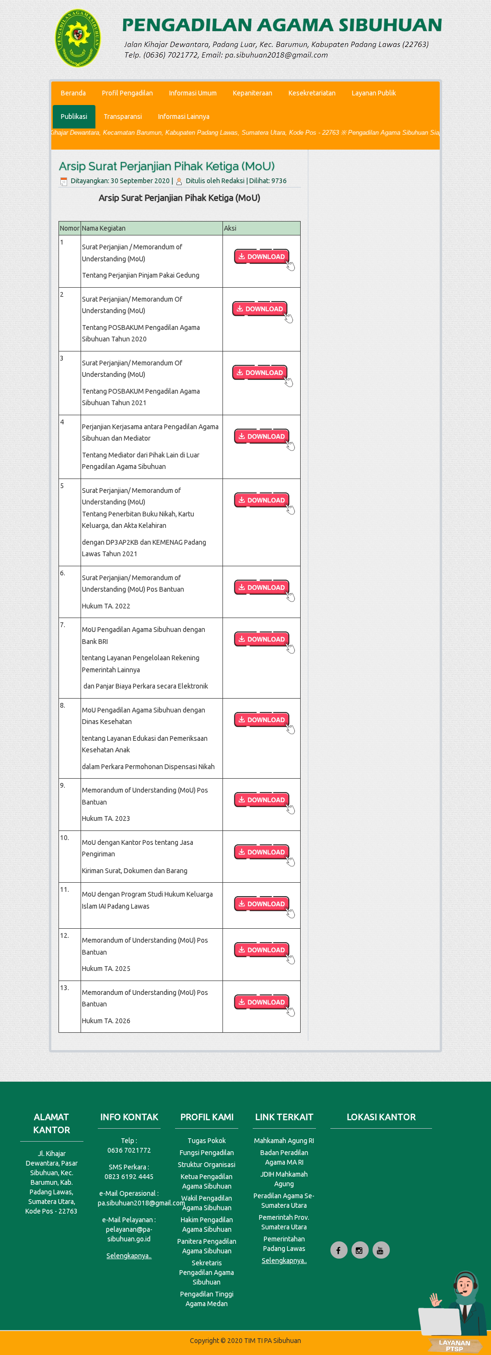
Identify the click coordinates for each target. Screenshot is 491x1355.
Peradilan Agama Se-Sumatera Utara (284, 1200)
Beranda (73, 93)
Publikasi (74, 116)
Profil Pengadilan (127, 93)
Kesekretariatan (312, 93)
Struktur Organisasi (206, 1164)
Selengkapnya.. (129, 1256)
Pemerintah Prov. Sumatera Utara (284, 1222)
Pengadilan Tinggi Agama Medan (207, 1299)
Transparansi (123, 116)
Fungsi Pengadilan (207, 1152)
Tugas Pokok (206, 1141)
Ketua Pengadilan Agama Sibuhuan (207, 1181)
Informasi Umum (193, 93)
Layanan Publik (374, 93)
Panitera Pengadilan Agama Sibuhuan (206, 1246)
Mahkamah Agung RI (284, 1141)
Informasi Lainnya (184, 116)
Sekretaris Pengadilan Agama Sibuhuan (206, 1272)
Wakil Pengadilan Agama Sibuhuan (206, 1203)
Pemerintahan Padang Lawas (284, 1243)
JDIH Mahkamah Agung (284, 1179)
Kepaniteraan (252, 93)
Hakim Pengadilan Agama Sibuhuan (207, 1224)
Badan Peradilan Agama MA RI (284, 1157)
